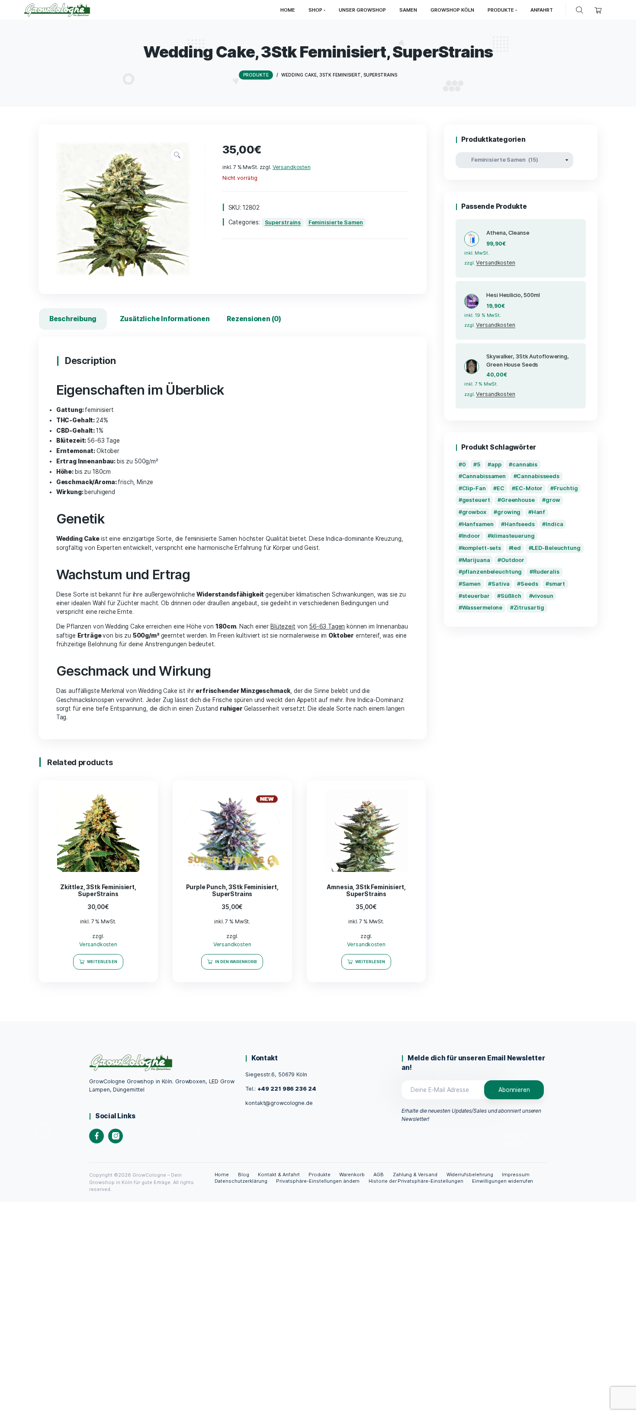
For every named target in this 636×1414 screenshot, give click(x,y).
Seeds (529, 584)
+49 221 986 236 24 (286, 1088)
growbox (474, 512)
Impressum (516, 1174)
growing (508, 512)
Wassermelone (482, 607)
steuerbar (476, 596)
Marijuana (476, 560)
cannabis (524, 464)
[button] (177, 155)
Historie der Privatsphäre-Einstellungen (416, 1181)
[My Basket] (599, 10)
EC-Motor (529, 488)
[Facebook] (96, 1136)
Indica (554, 524)
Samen (471, 584)
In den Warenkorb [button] (236, 961)
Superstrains (283, 222)
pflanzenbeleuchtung (492, 571)
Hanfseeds (519, 524)
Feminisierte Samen (335, 222)
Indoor (471, 536)
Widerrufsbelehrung (470, 1174)
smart (557, 584)
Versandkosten (292, 167)
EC (500, 488)
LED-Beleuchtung (556, 548)
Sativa (500, 584)
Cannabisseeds (538, 476)
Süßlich (511, 596)
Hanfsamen (478, 524)
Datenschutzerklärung (241, 1181)
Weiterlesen (102, 961)
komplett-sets (481, 548)
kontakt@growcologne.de (278, 1103)
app (496, 464)
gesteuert (476, 500)
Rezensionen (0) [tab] (254, 319)
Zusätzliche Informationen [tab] (165, 319)
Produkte (319, 1174)
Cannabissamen (484, 476)
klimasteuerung (512, 536)
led (516, 548)
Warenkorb (352, 1174)
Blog (243, 1174)
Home (222, 1174)
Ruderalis (546, 571)
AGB (378, 1174)
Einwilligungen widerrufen (502, 1181)
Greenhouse (518, 500)
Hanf (539, 512)
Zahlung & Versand (415, 1174)
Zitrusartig (529, 607)
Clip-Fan (474, 488)
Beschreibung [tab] (72, 319)
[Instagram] (115, 1136)
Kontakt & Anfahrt (279, 1174)
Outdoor (512, 560)
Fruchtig (566, 488)
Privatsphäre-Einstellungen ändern (318, 1181)
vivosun (542, 596)
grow (553, 500)
